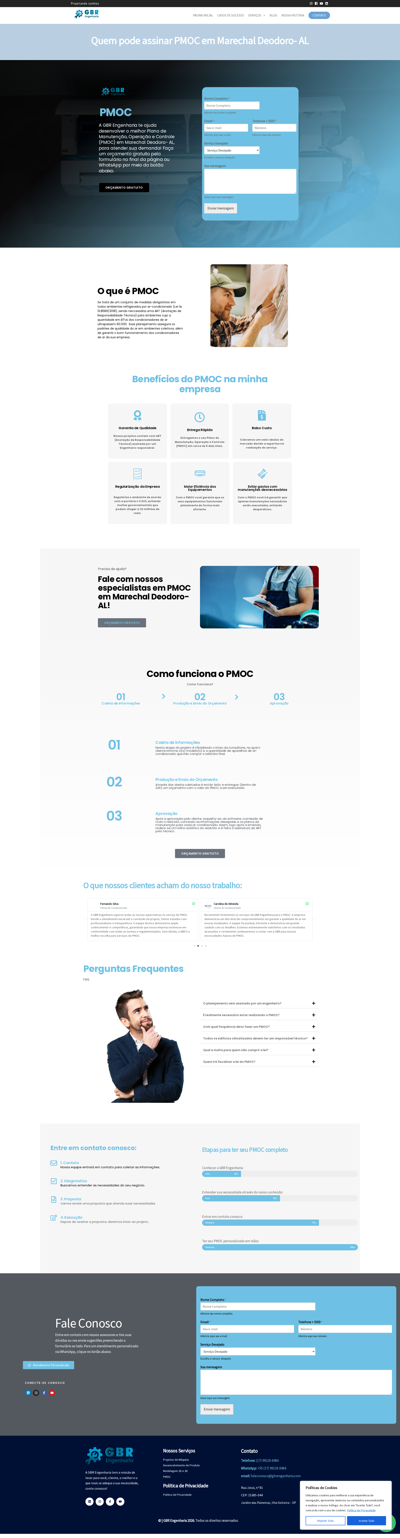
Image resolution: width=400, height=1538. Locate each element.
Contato (319, 15)
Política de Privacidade (361, 1510)
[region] (346, 1505)
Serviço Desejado (216, 143)
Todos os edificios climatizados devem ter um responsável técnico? (255, 1038)
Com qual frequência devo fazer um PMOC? (236, 1027)
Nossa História (292, 15)
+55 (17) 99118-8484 (272, 1468)
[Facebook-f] (44, 1393)
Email (209, 121)
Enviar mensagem (221, 208)
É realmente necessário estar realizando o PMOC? (241, 1015)
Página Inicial (203, 15)
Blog (273, 15)
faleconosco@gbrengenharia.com (276, 1476)
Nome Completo (217, 98)
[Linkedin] (28, 1393)
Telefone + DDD (264, 121)
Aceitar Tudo (366, 1521)
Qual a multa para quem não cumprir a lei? (235, 1050)
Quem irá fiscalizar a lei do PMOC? (229, 1062)
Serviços (254, 15)
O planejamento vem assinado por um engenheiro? (242, 1003)
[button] (87, 920)
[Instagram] (36, 1393)
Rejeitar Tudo (325, 1521)
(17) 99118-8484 (267, 1460)
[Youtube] (52, 1393)
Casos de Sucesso (230, 15)
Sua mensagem (215, 166)
